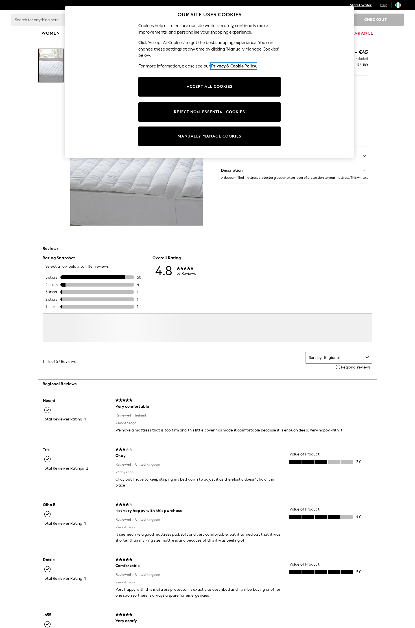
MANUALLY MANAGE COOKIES (209, 136)
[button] (294, 170)
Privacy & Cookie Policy (233, 66)
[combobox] (344, 366)
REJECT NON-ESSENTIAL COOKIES (209, 112)
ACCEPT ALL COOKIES (210, 86)
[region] (209, 82)
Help (383, 5)
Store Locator (361, 5)
